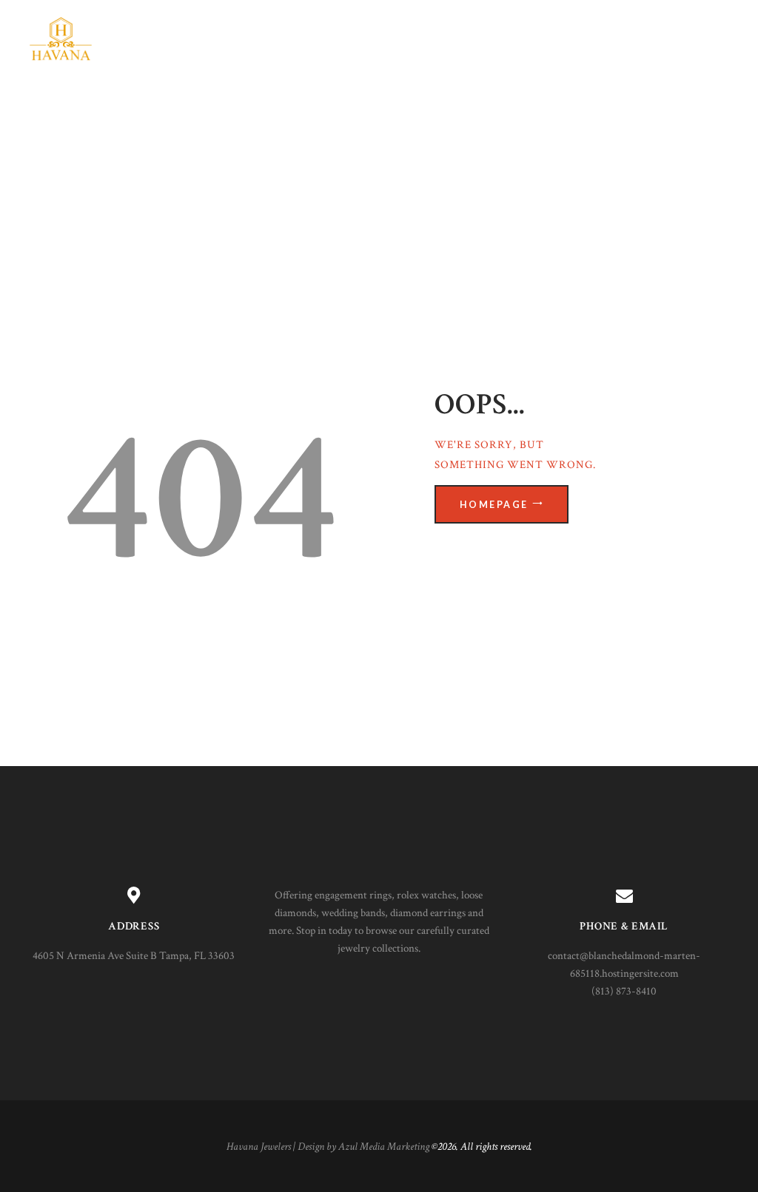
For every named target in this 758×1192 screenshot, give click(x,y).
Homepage (494, 504)
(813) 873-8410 (624, 991)
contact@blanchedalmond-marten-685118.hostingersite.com (624, 965)
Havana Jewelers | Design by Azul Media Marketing (328, 1146)
